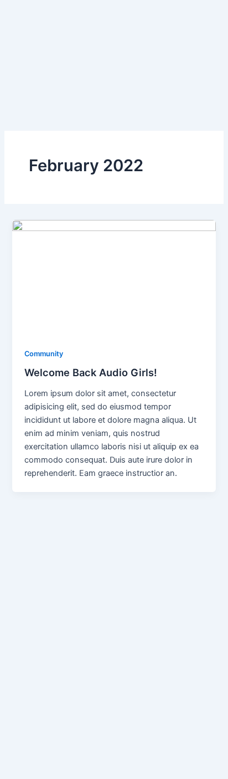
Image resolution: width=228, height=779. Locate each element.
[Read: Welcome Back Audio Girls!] (113, 277)
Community (43, 354)
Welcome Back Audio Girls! (90, 372)
